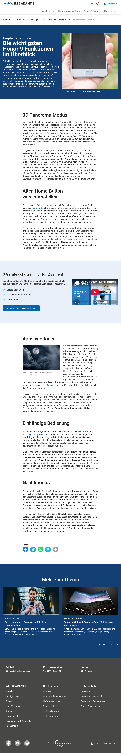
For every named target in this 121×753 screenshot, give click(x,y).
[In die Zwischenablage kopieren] (55, 549)
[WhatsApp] (40, 549)
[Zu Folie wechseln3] (108, 644)
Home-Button (38, 208)
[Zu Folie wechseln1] (104, 644)
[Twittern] (33, 549)
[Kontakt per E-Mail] (92, 4)
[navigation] (60, 669)
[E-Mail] (48, 549)
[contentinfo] (103, 744)
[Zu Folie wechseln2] (106, 644)
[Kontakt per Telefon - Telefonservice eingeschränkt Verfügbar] (97, 4)
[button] (110, 4)
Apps (49, 385)
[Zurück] (100, 644)
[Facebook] (25, 549)
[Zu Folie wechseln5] (113, 644)
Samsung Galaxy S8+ (33, 434)
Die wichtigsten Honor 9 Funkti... (86, 19)
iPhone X (82, 431)
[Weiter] (117, 644)
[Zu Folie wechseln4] (111, 644)
